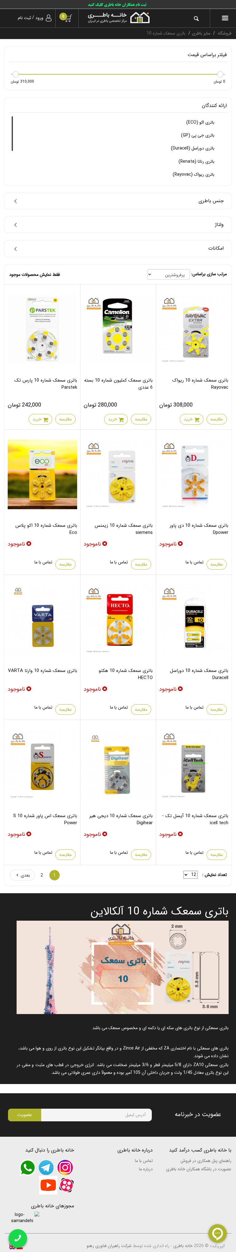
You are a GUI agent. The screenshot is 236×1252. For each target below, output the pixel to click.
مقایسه (216, 419)
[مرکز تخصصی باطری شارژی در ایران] (119, 17)
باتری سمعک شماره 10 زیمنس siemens (124, 529)
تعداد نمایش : (214, 874)
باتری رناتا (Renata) (197, 161)
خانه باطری (183, 1245)
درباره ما (146, 1169)
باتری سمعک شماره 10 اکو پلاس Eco (46, 529)
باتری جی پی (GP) (198, 135)
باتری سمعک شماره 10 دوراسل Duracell (199, 674)
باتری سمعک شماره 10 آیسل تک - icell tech (195, 819)
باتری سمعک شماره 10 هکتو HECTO (126, 674)
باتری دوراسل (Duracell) (193, 148)
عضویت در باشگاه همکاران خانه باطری (198, 1169)
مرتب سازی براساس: (209, 274)
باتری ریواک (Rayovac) (194, 174)
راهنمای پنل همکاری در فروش (205, 1161)
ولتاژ (219, 224)
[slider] (220, 74)
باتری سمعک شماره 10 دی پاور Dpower (199, 529)
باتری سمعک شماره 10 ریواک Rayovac (200, 384)
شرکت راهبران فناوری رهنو (109, 1245)
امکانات (216, 248)
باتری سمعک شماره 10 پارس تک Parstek (45, 384)
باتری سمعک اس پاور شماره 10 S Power (45, 819)
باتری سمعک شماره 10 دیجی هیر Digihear (121, 819)
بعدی (25, 875)
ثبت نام (24, 18)
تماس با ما (194, 562)
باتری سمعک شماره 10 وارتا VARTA (42, 670)
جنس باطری (211, 201)
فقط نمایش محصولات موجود (34, 275)
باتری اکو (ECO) (201, 122)
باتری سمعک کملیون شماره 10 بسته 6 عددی (118, 384)
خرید (188, 419)
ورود (39, 18)
